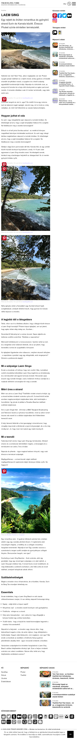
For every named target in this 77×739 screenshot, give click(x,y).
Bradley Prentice (12, 535)
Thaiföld (23, 675)
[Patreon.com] (40, 718)
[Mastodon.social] (56, 718)
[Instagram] (54, 20)
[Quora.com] (24, 723)
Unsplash (21, 535)
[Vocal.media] (19, 723)
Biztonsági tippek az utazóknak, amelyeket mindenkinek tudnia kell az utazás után (66, 56)
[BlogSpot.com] (40, 723)
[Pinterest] (54, 15)
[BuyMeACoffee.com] (45, 718)
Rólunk (3, 675)
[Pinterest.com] (24, 718)
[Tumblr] (14, 718)
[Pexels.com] (14, 723)
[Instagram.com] (35, 718)
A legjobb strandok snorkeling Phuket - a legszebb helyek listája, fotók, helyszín (66, 84)
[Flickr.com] (8, 723)
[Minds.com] (51, 718)
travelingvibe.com (27, 98)
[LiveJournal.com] (35, 723)
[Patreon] (54, 32)
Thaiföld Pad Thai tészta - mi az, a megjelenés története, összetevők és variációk (67, 74)
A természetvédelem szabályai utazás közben (67, 65)
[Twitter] (64, 15)
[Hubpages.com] (72, 718)
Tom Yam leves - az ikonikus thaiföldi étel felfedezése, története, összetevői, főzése (66, 47)
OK (70, 734)
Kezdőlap (4, 672)
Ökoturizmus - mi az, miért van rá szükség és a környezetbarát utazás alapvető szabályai (67, 102)
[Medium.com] (19, 718)
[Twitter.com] (8, 718)
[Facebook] (59, 15)
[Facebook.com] (30, 718)
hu (64, 3)
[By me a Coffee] (59, 32)
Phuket (22, 672)
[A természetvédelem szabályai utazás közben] (55, 63)
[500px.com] (61, 718)
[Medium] (69, 15)
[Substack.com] (30, 723)
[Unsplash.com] (66, 718)
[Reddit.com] (3, 718)
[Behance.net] (3, 723)
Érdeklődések (6, 681)
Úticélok (4, 678)
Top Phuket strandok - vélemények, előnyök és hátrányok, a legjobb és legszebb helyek (66, 93)
